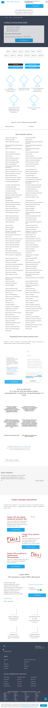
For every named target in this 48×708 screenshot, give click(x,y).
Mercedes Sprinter (34, 677)
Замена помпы (9, 225)
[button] (3, 480)
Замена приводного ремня (11, 212)
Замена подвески (30, 302)
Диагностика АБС (9, 324)
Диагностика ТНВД (10, 206)
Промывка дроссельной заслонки (34, 324)
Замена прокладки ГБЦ (31, 225)
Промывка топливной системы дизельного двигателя (13, 232)
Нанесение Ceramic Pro (31, 195)
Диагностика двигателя (11, 137)
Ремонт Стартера (30, 248)
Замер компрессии (10, 221)
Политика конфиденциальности (13, 691)
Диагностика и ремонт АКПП (33, 262)
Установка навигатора (10, 187)
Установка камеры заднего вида (33, 185)
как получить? (15, 529)
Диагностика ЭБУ (30, 322)
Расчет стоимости (13, 616)
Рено (36, 693)
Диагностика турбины (10, 272)
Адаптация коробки (30, 250)
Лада (15, 698)
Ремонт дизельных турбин (32, 162)
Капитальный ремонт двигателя (33, 320)
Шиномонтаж (6, 666)
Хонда (36, 701)
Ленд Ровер (37, 692)
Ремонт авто (6, 659)
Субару (5, 697)
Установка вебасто (30, 175)
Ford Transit (19, 683)
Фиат (36, 700)
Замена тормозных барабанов (12, 154)
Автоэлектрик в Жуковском (12, 318)
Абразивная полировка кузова (12, 322)
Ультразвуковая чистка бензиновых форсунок (34, 142)
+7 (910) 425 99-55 (29, 2)
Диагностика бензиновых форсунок (14, 264)
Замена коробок (29, 312)
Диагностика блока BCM (32, 264)
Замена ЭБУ (29, 252)
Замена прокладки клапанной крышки (33, 213)
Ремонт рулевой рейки (11, 164)
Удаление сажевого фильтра (12, 326)
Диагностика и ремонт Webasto (13, 177)
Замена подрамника (10, 298)
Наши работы (26, 661)
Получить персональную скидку (29, 659)
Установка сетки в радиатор (12, 306)
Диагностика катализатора (12, 268)
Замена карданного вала (11, 258)
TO (4, 661)
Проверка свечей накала (32, 326)
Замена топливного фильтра (33, 304)
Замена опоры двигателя (11, 160)
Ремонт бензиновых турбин (12, 162)
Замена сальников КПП (31, 258)
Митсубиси (27, 697)
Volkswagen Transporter (21, 677)
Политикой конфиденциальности (12, 369)
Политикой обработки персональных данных (28, 706)
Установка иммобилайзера (12, 181)
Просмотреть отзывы (12, 460)
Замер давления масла (31, 169)
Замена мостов (9, 292)
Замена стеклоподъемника (32, 246)
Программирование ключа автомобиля (32, 182)
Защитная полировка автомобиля (34, 193)
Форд (15, 697)
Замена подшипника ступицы (12, 173)
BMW (11, 17)
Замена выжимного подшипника (13, 254)
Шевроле (5, 694)
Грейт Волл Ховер (7, 692)
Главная (6, 17)
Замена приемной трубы (32, 281)
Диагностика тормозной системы (13, 238)
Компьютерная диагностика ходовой (35, 277)
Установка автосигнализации (12, 189)
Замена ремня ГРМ (30, 137)
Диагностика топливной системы (34, 270)
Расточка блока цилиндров (12, 219)
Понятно (43, 705)
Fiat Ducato (19, 679)
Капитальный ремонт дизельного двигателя (34, 145)
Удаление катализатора (11, 283)
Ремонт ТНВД (8, 229)
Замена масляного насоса (11, 208)
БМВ (4, 693)
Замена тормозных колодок (12, 141)
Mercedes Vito (33, 679)
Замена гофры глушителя (32, 283)
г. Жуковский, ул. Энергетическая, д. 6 (24, 12)
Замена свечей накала (31, 219)
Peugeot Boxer (33, 681)
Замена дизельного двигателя (12, 202)
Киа (25, 692)
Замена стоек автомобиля (32, 300)
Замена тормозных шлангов (12, 242)
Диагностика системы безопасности (14, 270)
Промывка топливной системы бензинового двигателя (33, 232)
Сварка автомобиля (10, 320)
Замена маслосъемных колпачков (34, 158)
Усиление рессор (9, 302)
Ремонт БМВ (15, 64)
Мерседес (16, 700)
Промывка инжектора (31, 229)
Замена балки (8, 300)
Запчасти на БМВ (15, 67)
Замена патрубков (30, 208)
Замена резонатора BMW (18, 17)
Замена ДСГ (29, 314)
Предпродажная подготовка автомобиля (12, 197)
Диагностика (29, 328)
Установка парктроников (32, 177)
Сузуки (5, 698)
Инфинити (16, 694)
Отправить (33, 381)
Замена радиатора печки (11, 288)
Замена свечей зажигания (32, 164)
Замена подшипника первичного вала (34, 222)
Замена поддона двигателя (11, 215)
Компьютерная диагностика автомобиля (12, 166)
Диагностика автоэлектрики (33, 272)
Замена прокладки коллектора (33, 215)
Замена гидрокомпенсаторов (33, 204)
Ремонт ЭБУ (8, 248)
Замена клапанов (9, 227)
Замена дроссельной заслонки (12, 210)
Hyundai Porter (6, 683)
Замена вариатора (9, 314)
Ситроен (15, 692)
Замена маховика (30, 210)
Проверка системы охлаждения (33, 318)
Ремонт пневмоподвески (11, 294)
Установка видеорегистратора (12, 179)
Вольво (26, 693)
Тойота (36, 698)
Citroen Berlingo (6, 677)
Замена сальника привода (32, 296)
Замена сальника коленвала (12, 158)
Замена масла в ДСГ (10, 310)
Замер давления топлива (11, 274)
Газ (25, 694)
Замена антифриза (10, 285)
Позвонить (32, 6)
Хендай (26, 699)
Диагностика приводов (31, 266)
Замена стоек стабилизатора (33, 292)
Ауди (4, 700)
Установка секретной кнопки (12, 185)
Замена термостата (30, 288)
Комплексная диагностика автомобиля (32, 275)
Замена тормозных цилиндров (12, 240)
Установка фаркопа (10, 304)
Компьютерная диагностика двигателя (33, 149)
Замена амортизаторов (11, 175)
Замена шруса (8, 156)
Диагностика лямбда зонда (12, 266)
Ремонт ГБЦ (29, 154)
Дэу (15, 693)
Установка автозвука (10, 191)
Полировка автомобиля (11, 193)
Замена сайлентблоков (31, 173)
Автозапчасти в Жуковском (12, 316)
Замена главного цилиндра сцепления (32, 255)
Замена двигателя (30, 200)
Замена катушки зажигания (12, 246)
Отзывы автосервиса (23, 446)
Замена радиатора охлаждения (13, 204)
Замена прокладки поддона (12, 217)
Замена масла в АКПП (10, 262)
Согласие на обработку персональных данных (28, 691)
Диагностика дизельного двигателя (34, 202)
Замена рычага (29, 298)
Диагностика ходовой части (12, 169)
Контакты (25, 668)
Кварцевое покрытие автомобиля (13, 195)
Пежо (36, 697)
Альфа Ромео (6, 699)
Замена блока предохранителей (13, 252)
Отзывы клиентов (34, 634)
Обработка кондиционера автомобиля (32, 285)
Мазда (15, 699)
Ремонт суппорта (30, 242)
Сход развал (8, 330)
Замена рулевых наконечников (13, 234)
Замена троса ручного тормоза (33, 240)
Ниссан (26, 698)
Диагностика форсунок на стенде (13, 171)
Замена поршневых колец (32, 227)
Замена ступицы (30, 294)
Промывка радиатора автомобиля (13, 290)
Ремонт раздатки (30, 260)
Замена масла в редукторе (32, 310)
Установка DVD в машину (32, 191)
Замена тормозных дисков (32, 152)
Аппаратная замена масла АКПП (34, 308)
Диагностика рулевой (31, 268)
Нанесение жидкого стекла (32, 197)
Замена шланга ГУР (30, 234)
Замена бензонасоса (31, 206)
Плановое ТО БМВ (32, 64)
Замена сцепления (30, 166)
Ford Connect (19, 681)
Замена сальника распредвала (33, 160)
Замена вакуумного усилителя (33, 238)
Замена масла (29, 139)
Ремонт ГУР (8, 236)
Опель (26, 700)
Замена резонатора (10, 281)
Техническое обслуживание (32, 316)
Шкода (36, 694)
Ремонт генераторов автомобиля (13, 148)
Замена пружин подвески (32, 171)
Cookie (15, 374)
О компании (26, 666)
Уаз (36, 699)
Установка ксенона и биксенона (34, 179)
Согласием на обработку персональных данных (11, 371)
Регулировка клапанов (31, 217)
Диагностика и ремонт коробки (13, 312)
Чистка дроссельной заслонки (33, 306)
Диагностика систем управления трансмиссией (13, 278)
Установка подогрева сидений (33, 187)
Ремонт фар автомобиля (11, 250)
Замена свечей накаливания (12, 328)
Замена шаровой (30, 156)
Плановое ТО (13, 634)
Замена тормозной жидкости (12, 244)
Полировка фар (9, 200)
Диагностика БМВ (32, 67)
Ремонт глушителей (10, 152)
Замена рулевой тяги (31, 236)
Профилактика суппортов (11, 308)
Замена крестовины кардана (12, 260)
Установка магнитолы (31, 189)
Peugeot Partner (33, 683)
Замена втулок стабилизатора (12, 296)
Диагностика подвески (31, 290)
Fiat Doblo (5, 681)
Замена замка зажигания (32, 244)
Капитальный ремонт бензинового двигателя (14, 145)
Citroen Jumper (6, 679)
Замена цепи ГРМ (9, 139)
